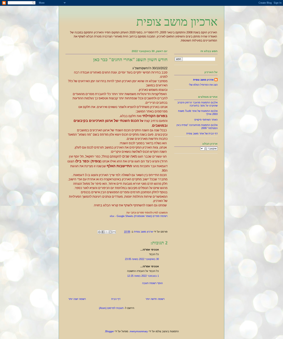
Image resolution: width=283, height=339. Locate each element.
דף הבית (115, 299)
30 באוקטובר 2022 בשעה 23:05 (142, 259)
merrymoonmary (139, 331)
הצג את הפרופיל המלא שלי (203, 84)
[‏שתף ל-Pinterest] (99, 232)
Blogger (109, 331)
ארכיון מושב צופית (177, 21)
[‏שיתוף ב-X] (107, 232)
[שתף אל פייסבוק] (103, 232)
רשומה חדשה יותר (155, 299)
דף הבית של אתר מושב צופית (202, 133)
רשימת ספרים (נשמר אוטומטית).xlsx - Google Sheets (138, 216)
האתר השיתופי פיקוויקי (206, 119)
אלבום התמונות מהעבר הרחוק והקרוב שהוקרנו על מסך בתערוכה (197, 104)
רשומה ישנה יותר (77, 299)
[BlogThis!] (110, 232)
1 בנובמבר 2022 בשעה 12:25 (143, 275)
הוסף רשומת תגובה (152, 283)
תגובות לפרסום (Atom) (111, 308)
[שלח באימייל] (114, 232)
